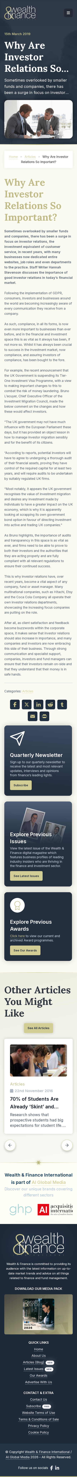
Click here (17, 936)
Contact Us (38, 1399)
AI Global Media (49, 1182)
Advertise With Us (38, 1382)
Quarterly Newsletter (36, 755)
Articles (30, 157)
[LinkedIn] (38, 704)
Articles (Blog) (33, 1362)
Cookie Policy (38, 1432)
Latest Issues (33, 1369)
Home (13, 157)
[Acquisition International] (38, 1209)
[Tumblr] (62, 704)
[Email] (32, 716)
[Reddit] (50, 704)
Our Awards (38, 1375)
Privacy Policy (38, 1426)
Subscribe (33, 1406)
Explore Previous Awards (31, 925)
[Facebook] (15, 704)
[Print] (44, 716)
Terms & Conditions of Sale (38, 1419)
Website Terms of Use (38, 1413)
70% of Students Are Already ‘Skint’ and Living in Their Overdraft (38, 1103)
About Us (39, 1355)
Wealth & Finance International (47, 1452)
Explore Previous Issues (31, 837)
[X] (27, 704)
